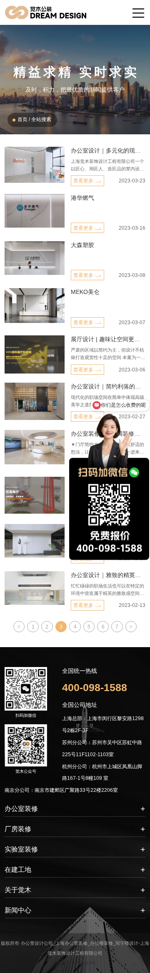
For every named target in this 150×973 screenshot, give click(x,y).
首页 (23, 119)
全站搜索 (41, 119)
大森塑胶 (82, 245)
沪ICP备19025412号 (75, 963)
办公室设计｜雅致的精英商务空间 (108, 575)
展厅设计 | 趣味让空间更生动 (108, 339)
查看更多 (83, 181)
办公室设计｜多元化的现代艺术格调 (108, 150)
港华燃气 (82, 197)
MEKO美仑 (85, 292)
